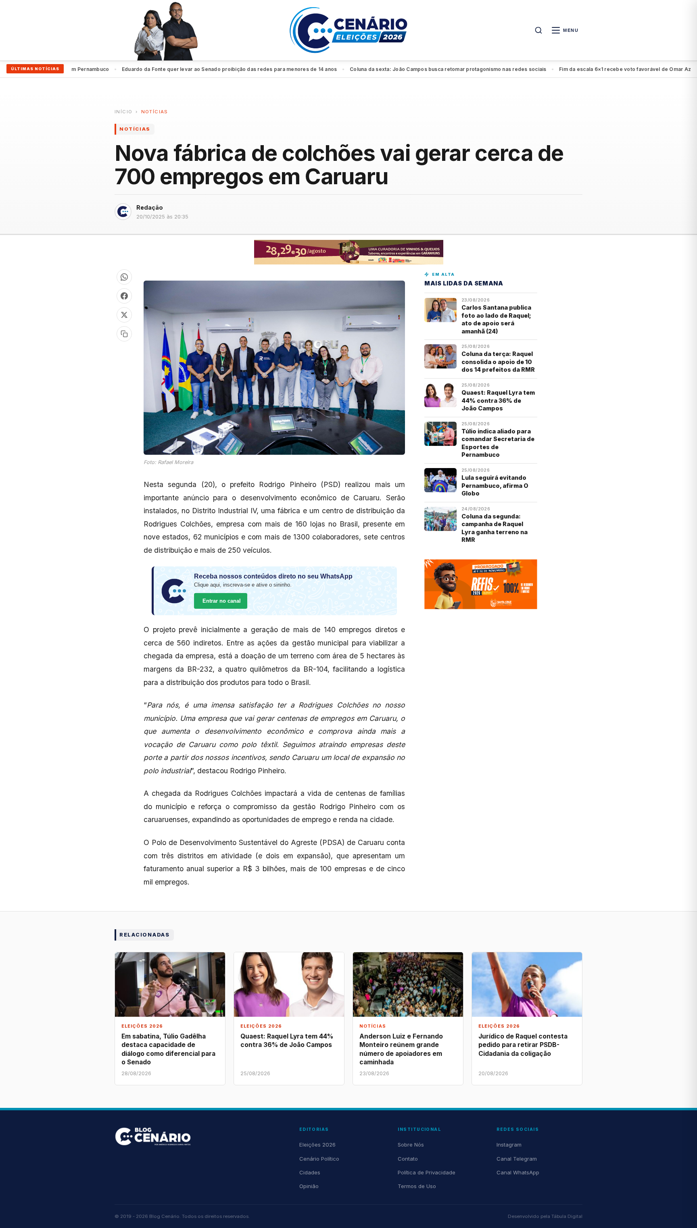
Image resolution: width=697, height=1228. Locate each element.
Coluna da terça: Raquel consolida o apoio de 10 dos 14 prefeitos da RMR (498, 361)
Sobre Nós (411, 1144)
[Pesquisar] (538, 30)
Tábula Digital (566, 1216)
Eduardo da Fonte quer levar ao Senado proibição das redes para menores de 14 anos (197, 69)
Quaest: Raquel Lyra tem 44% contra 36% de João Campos (498, 400)
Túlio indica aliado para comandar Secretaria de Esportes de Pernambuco (497, 443)
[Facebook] (124, 296)
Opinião (309, 1186)
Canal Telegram (517, 1158)
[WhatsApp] (124, 277)
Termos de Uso (417, 1186)
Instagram (509, 1144)
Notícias (154, 111)
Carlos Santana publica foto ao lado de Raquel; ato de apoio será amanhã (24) (496, 319)
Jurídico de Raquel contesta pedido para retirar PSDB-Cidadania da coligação (523, 1044)
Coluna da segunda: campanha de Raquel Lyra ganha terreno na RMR (494, 528)
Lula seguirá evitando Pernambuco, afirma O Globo (494, 485)
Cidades (309, 1172)
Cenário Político (319, 1158)
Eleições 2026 (317, 1144)
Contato (408, 1158)
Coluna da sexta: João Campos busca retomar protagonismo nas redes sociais (416, 69)
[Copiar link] (124, 333)
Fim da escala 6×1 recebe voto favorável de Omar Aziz (595, 69)
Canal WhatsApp (518, 1172)
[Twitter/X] (124, 315)
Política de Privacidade (426, 1172)
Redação (149, 207)
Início (123, 111)
